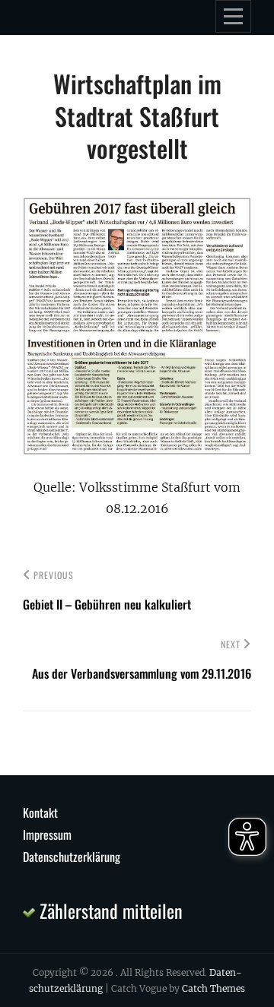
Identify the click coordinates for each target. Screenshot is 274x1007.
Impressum (47, 834)
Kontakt (40, 812)
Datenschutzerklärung (71, 856)
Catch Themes (213, 988)
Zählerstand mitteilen (109, 910)
